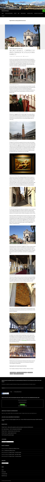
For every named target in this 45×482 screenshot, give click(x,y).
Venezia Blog (24, 340)
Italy (22, 48)
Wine (18, 13)
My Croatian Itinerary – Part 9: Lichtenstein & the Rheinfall (12, 429)
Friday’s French (23, 13)
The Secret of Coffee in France (14, 448)
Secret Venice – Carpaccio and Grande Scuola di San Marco (22, 52)
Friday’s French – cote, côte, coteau (15, 452)
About (3, 13)
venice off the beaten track (18, 373)
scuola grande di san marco (21, 372)
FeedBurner (25, 405)
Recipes (15, 13)
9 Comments (26, 56)
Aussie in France (5, 10)
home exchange (13, 372)
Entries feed (4, 471)
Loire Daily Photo (30, 13)
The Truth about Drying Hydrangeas (8, 434)
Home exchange (18, 48)
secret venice (30, 372)
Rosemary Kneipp (19, 56)
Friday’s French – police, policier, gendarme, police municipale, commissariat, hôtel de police (17, 427)
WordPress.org (4, 475)
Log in (3, 469)
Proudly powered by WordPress (6, 480)
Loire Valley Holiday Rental (38, 13)
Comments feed (4, 473)
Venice (11, 373)
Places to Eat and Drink (9, 13)
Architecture (11, 48)
